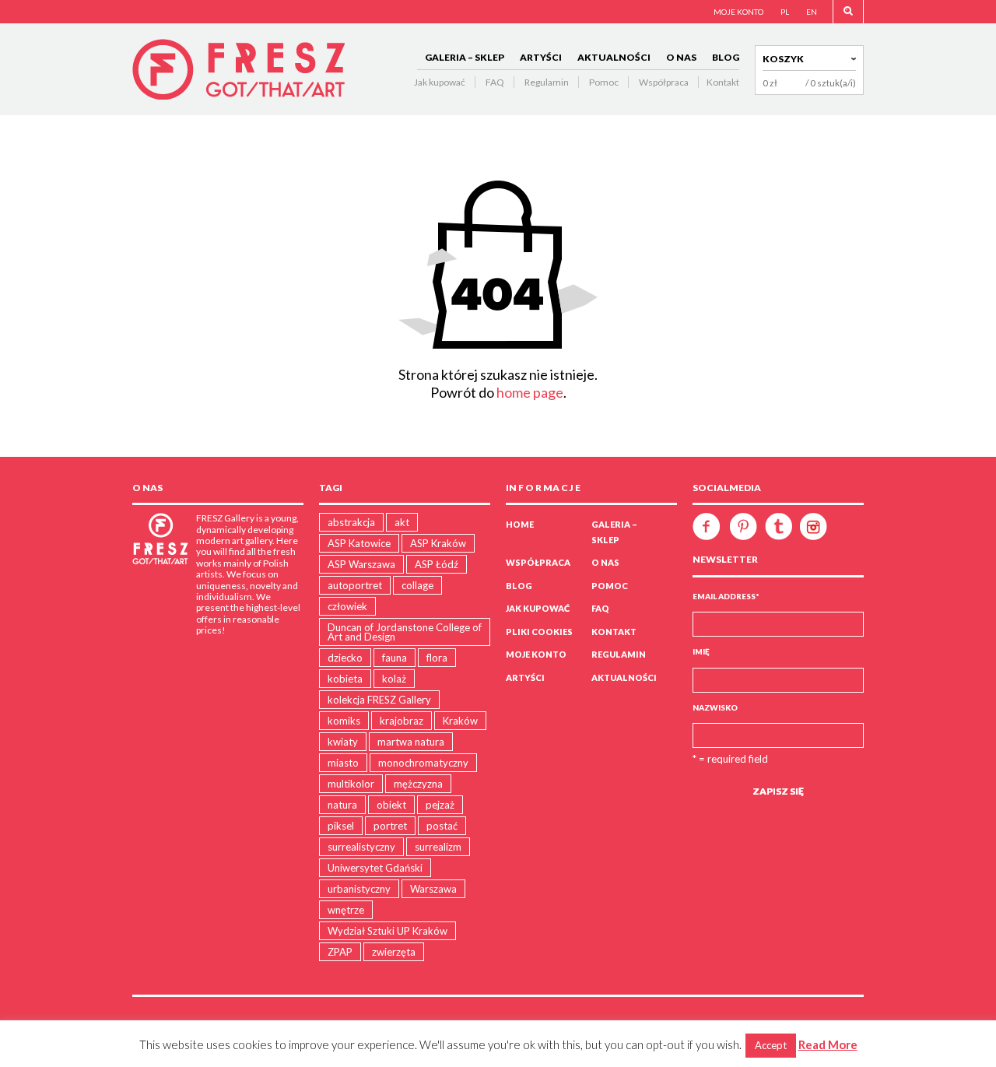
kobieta (345, 678)
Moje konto (536, 654)
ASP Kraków (438, 543)
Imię (701, 651)
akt (402, 522)
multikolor (351, 783)
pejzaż (440, 804)
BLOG (725, 57)
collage (417, 585)
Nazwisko (715, 707)
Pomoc (604, 82)
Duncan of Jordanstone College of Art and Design (405, 632)
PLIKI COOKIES (539, 632)
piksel (341, 826)
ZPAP (340, 952)
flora (436, 657)
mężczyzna (418, 783)
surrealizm (438, 847)
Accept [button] (771, 1045)
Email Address (726, 596)
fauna (394, 657)
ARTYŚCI (541, 57)
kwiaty (343, 741)
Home (520, 524)
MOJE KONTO (738, 11)
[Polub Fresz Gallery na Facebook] (710, 525)
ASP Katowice (359, 543)
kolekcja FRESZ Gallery (379, 699)
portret (390, 826)
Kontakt (723, 82)
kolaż (394, 678)
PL (784, 11)
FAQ (495, 82)
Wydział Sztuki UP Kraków (387, 931)
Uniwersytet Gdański (375, 868)
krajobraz (401, 720)
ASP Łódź (436, 564)
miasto (343, 762)
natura (342, 804)
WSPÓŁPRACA (538, 562)
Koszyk (783, 59)
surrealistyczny (361, 847)
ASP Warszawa (361, 564)
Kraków (460, 720)
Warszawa (433, 889)
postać (442, 826)
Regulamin (546, 82)
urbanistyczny (359, 889)
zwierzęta (394, 952)
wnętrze (346, 910)
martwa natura (410, 741)
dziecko (345, 657)
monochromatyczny (423, 762)
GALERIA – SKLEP (464, 57)
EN (811, 11)
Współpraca (664, 82)
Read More (827, 1044)
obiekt (391, 804)
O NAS (681, 57)
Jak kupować (439, 82)
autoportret (355, 585)
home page (529, 392)
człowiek (347, 606)
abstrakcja (351, 522)
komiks (344, 720)
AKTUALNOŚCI (614, 57)
